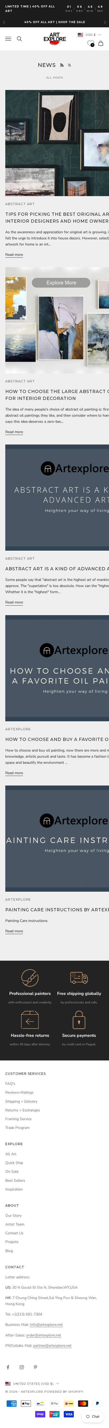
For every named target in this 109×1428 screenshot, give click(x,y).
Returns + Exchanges (22, 1110)
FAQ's (10, 1083)
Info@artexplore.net (46, 1324)
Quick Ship (14, 1162)
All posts (54, 77)
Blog (9, 1250)
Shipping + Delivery (21, 1101)
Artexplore (18, 729)
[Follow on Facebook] (8, 1367)
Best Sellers (15, 1180)
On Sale (12, 1171)
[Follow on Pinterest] (35, 1367)
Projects (12, 1241)
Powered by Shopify (63, 1392)
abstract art (20, 204)
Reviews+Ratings (19, 1092)
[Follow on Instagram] (21, 1367)
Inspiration (14, 1189)
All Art (10, 1154)
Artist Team (14, 1224)
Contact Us (14, 1233)
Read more (14, 254)
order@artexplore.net (43, 1335)
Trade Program (17, 1127)
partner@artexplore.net (52, 1345)
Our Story (13, 1215)
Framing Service (18, 1118)
